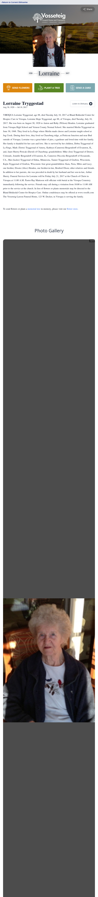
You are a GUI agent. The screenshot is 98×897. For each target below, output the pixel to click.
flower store (72, 208)
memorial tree (33, 208)
